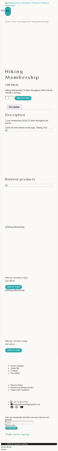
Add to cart (23, 98)
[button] (3, 11)
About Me (15, 368)
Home (7, 22)
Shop (14, 22)
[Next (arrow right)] (5, 449)
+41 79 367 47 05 (20, 402)
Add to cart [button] (13, 287)
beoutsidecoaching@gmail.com (26, 404)
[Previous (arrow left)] (2, 449)
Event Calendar (17, 366)
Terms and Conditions (20, 390)
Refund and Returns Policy (22, 387)
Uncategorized (24, 22)
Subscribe (11, 428)
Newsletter (15, 373)
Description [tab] (14, 107)
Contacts (14, 371)
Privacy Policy (17, 385)
